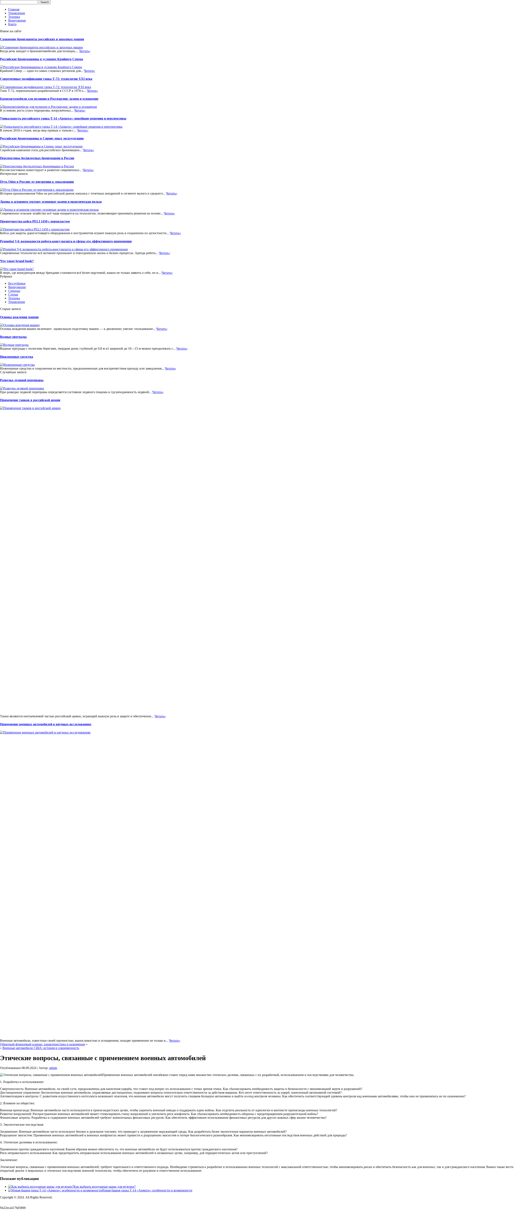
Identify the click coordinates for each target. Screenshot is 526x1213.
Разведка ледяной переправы (22, 380)
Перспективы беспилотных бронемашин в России (37, 158)
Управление (16, 13)
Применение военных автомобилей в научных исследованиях (45, 724)
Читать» (84, 51)
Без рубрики (16, 283)
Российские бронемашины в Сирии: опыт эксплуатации (42, 138)
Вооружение (17, 20)
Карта (12, 24)
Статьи (13, 294)
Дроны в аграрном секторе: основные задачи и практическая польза (51, 201)
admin (53, 1068)
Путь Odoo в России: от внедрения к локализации (37, 181)
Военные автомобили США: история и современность (40, 1048)
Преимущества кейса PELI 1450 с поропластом (35, 221)
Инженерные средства (16, 356)
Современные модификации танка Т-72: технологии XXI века (46, 79)
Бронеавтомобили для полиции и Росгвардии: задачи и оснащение (49, 98)
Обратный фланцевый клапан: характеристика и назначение (42, 1044)
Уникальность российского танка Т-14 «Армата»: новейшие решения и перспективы (63, 118)
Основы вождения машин (19, 317)
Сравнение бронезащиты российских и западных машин (42, 39)
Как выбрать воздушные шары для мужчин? (105, 1186)
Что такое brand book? (17, 261)
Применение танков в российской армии (30, 400)
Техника (14, 16)
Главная (13, 9)
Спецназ (14, 291)
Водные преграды (13, 337)
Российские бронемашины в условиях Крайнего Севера (41, 59)
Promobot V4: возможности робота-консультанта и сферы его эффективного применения (66, 241)
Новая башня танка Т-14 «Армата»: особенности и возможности (147, 1190)
